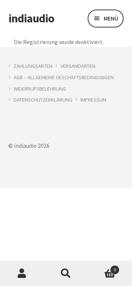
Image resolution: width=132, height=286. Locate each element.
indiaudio (31, 18)
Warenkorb (102, 267)
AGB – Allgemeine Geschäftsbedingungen (64, 77)
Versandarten (77, 66)
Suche (66, 273)
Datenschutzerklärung (43, 99)
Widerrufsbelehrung (40, 88)
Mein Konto (22, 273)
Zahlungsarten (33, 66)
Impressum (93, 99)
